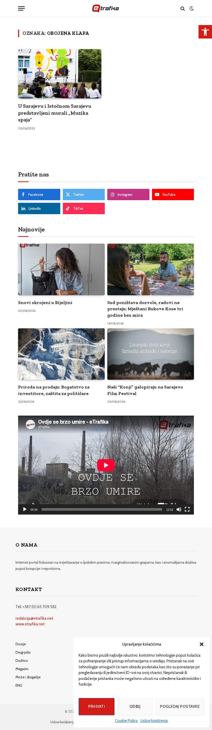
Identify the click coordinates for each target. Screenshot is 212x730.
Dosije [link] (21, 644)
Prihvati (96, 706)
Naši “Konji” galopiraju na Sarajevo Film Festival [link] (145, 390)
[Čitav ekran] (187, 509)
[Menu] (21, 8)
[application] (106, 465)
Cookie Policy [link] (126, 720)
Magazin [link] (22, 668)
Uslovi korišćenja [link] (154, 720)
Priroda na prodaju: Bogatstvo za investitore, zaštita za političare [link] (53, 390)
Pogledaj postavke (180, 706)
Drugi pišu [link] (23, 652)
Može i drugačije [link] (28, 677)
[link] (205, 31)
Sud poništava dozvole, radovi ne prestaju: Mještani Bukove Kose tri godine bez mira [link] (145, 309)
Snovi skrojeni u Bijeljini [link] (45, 302)
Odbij (135, 706)
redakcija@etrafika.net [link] (34, 618)
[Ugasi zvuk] (178, 509)
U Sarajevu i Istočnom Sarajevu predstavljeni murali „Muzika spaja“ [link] (54, 113)
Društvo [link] (22, 660)
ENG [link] (19, 685)
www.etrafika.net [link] (30, 624)
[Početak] (24, 509)
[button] (201, 644)
